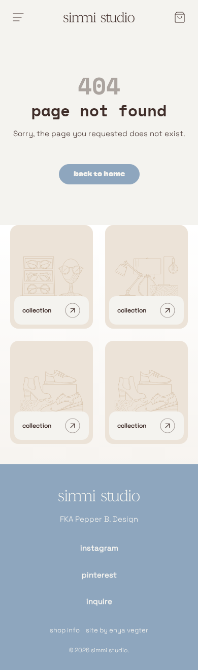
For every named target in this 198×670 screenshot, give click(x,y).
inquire (99, 601)
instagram (99, 548)
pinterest (99, 575)
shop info (65, 630)
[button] (177, 17)
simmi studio (109, 650)
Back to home (99, 174)
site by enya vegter (117, 630)
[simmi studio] (99, 502)
